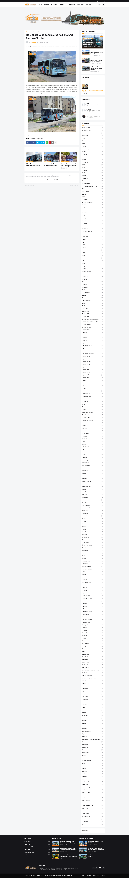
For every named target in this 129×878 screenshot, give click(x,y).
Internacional (92, 425)
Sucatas (92, 710)
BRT (92, 210)
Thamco (92, 723)
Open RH (92, 547)
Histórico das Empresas (92, 420)
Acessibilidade (92, 133)
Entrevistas (92, 335)
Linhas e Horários (31, 1)
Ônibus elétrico (92, 542)
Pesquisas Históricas (92, 569)
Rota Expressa (92, 643)
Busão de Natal (85, 83)
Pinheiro (92, 574)
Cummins (92, 284)
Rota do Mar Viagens (92, 640)
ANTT (92, 164)
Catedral (92, 234)
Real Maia (92, 603)
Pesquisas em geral (92, 566)
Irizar (92, 430)
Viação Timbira (92, 813)
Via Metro (92, 776)
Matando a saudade (92, 481)
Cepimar (92, 242)
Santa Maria (92, 659)
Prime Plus (92, 579)
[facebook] (97, 1)
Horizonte (92, 422)
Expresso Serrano (92, 372)
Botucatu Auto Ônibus (92, 202)
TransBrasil (92, 736)
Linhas (38, 138)
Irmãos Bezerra (92, 433)
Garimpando (92, 401)
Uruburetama (92, 757)
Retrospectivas (92, 614)
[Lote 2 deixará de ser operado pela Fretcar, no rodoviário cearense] (86, 60)
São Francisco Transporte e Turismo (92, 670)
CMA (92, 260)
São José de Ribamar (92, 675)
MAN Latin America (92, 465)
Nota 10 (92, 531)
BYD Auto (92, 223)
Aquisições (92, 170)
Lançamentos (92, 446)
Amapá (92, 151)
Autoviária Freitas (92, 183)
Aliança (92, 146)
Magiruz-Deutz (92, 462)
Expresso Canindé (92, 356)
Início (40, 4)
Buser (92, 215)
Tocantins (92, 728)
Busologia (92, 218)
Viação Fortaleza (92, 792)
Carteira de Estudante (92, 231)
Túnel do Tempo (92, 752)
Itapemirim (92, 438)
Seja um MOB (80, 4)
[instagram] (104, 1)
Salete (92, 651)
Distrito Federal (92, 305)
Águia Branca (92, 141)
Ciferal (92, 255)
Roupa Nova (92, 648)
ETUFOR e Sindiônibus (92, 345)
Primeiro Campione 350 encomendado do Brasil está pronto (68, 855)
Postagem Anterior (29, 185)
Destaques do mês (92, 300)
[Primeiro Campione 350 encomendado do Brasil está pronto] (55, 856)
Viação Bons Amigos (92, 781)
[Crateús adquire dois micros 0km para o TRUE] (83, 856)
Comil (92, 263)
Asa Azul (92, 175)
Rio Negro (92, 627)
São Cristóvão (92, 667)
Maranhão (92, 468)
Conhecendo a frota (92, 271)
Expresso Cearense (92, 361)
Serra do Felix (92, 699)
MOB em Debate (92, 505)
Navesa (92, 521)
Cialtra (92, 250)
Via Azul (92, 768)
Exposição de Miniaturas (92, 353)
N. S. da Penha (92, 516)
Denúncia (92, 295)
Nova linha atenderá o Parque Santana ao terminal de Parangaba (68, 842)
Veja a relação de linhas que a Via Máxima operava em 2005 (33, 164)
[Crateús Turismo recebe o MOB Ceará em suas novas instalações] (86, 52)
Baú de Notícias (92, 191)
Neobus (92, 523)
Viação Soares (92, 811)
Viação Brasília (92, 784)
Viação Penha (92, 803)
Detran (92, 303)
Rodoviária (92, 630)
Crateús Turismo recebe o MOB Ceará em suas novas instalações (96, 52)
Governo (92, 409)
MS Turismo (92, 513)
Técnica (92, 712)
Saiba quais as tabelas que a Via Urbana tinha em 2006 (51, 164)
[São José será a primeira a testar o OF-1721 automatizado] (83, 843)
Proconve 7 (92, 587)
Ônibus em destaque (92, 545)
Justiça (92, 444)
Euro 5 (92, 348)
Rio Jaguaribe (92, 624)
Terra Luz (92, 720)
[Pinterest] (50, 142)
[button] (99, 4)
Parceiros (46, 4)
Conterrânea (92, 274)
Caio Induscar (92, 226)
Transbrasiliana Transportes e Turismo (92, 739)
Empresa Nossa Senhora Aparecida (92, 319)
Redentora (92, 606)
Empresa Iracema (92, 316)
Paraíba (92, 555)
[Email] (52, 142)
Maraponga (92, 470)
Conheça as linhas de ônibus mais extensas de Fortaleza (96, 68)
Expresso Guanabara (92, 367)
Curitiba (92, 289)
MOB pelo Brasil (92, 508)
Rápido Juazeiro (92, 595)
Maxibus (92, 489)
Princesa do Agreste (92, 582)
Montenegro (92, 510)
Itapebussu (92, 436)
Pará (92, 553)
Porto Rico (92, 577)
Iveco (92, 441)
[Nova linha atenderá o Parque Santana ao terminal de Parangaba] (55, 843)
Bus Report (92, 212)
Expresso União (92, 377)
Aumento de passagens (92, 180)
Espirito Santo (92, 343)
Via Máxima (92, 773)
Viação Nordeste (92, 797)
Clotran (92, 258)
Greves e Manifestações (92, 412)
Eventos (92, 351)
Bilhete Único (92, 196)
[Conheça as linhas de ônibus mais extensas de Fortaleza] (86, 68)
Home (25, 1)
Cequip (92, 244)
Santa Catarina (92, 654)
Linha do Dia (92, 452)
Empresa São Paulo (92, 327)
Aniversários (92, 162)
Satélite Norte (92, 688)
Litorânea (92, 457)
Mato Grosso (92, 484)
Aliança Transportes (92, 149)
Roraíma (92, 638)
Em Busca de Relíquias (92, 313)
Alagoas (92, 143)
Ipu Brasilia (92, 428)
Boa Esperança (92, 199)
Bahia (92, 188)
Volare (92, 819)
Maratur (92, 473)
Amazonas (92, 154)
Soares (92, 707)
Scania (92, 691)
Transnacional (92, 744)
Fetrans (92, 380)
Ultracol (92, 755)
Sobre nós (88, 875)
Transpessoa (92, 749)
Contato (88, 4)
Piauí (92, 571)
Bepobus (92, 194)
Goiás (92, 404)
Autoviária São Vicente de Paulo (92, 186)
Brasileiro (92, 204)
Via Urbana (92, 779)
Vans (92, 763)
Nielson (92, 529)
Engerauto (92, 332)
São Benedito (92, 664)
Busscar (92, 220)
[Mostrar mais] (55, 142)
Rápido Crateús (92, 593)
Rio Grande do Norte (92, 619)
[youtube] (101, 1)
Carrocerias (92, 228)
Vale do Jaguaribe (92, 760)
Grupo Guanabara (92, 414)
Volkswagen (92, 821)
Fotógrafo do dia (92, 393)
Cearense (92, 239)
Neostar (92, 526)
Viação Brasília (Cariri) (92, 787)
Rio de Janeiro (92, 617)
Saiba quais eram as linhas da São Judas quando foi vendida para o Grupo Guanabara (68, 165)
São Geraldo (92, 672)
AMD (92, 157)
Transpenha (92, 747)
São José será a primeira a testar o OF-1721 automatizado (96, 842)
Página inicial (29, 31)
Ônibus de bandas (92, 539)
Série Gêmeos (92, 696)
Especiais (92, 340)
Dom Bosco (92, 308)
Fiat (92, 385)
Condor (92, 268)
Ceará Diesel (92, 236)
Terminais (92, 718)
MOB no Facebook (48, 1)
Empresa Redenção (92, 324)
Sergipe (92, 694)
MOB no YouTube (40, 1)
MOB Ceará (92, 502)
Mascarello (92, 478)
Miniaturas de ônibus (92, 500)
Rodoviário (92, 632)
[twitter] (99, 1)
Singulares (92, 704)
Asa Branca (92, 178)
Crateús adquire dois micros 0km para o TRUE (95, 855)
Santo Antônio (92, 662)
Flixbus (92, 388)
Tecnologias (92, 715)
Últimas (53, 4)
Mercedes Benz (92, 492)
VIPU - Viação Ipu (92, 816)
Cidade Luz (92, 252)
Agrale (92, 138)
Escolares (92, 337)
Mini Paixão (92, 497)
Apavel (92, 167)
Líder (92, 449)
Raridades (92, 601)
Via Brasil (92, 771)
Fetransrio (92, 383)
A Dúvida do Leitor (92, 130)
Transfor (92, 741)
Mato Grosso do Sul (92, 486)
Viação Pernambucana (92, 805)
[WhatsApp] (47, 142)
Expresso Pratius (92, 369)
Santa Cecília (92, 656)
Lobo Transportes (92, 460)
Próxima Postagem (73, 185)
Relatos (92, 609)
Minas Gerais (92, 494)
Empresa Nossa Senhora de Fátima (92, 321)
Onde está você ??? (92, 537)
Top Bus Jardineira (92, 731)
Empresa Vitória (92, 329)
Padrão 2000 (92, 550)
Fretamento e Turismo (92, 396)
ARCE (92, 172)
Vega (42, 138)
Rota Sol (92, 646)
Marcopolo (92, 476)
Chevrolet (92, 247)
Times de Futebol (92, 726)
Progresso (92, 590)
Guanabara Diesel (92, 417)
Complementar (92, 266)
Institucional (71, 4)
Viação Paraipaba (92, 800)
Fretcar (92, 399)
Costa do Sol (92, 276)
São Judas (92, 680)
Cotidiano (92, 279)
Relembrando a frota (92, 611)
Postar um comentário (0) (52, 179)
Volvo (92, 824)
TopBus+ (92, 733)
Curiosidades (92, 287)
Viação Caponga (92, 789)
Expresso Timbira (92, 375)
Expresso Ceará (92, 359)
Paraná (92, 558)
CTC (92, 281)
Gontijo (92, 406)
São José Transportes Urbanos (92, 678)
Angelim (92, 159)
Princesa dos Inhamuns (92, 585)
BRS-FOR (92, 207)
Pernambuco (92, 563)
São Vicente (92, 686)
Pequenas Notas (92, 561)
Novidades (92, 534)
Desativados (92, 297)
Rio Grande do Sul (92, 622)
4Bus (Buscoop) (92, 127)
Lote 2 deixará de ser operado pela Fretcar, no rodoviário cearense (96, 60)
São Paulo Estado (92, 683)
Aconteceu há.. (36, 31)
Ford (92, 391)
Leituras (61, 4)
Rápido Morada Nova (92, 598)
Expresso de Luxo (92, 364)
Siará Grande (92, 702)
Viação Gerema (92, 795)
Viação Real (92, 808)
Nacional (92, 518)
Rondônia (92, 635)
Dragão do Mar (92, 311)
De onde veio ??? (92, 292)
